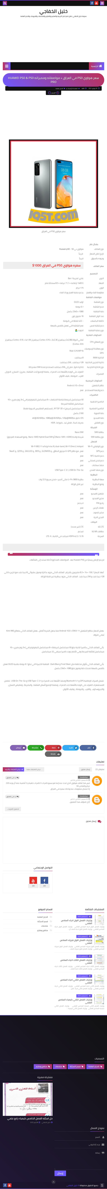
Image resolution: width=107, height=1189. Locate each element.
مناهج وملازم (42, 930)
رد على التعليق (11, 777)
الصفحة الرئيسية (73, 88)
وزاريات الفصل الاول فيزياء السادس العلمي (76, 941)
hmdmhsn (84, 777)
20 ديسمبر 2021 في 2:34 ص (79, 780)
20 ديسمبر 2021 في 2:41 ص (79, 799)
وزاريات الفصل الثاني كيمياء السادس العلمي (75, 1001)
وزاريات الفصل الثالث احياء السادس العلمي (76, 961)
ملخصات (44, 926)
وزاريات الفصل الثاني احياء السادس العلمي (76, 981)
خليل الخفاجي (53, 11)
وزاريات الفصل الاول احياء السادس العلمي (76, 921)
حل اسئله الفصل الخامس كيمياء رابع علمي (30, 1118)
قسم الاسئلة (42, 921)
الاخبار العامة (59, 88)
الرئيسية (94, 66)
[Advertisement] (53, 39)
